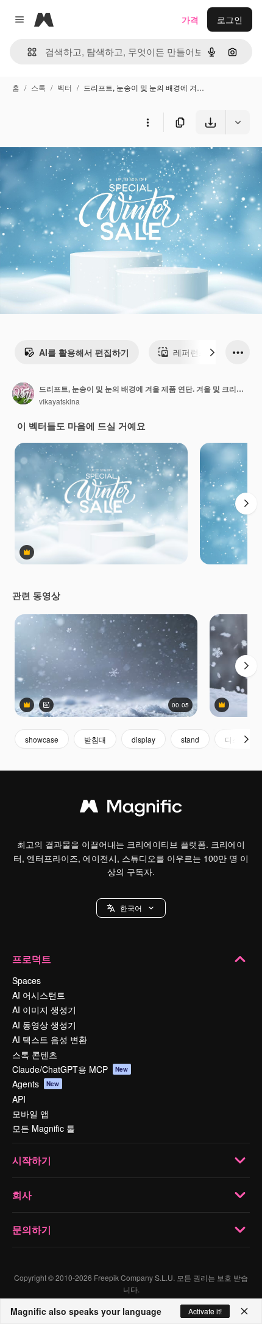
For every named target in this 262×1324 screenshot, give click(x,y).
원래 (70, 162)
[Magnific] (131, 809)
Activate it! (205, 1311)
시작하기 (31, 1160)
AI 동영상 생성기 (44, 1025)
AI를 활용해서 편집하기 (84, 352)
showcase (41, 739)
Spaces (26, 980)
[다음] (212, 352)
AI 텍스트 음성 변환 (49, 1039)
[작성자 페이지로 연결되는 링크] (23, 395)
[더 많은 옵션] (147, 122)
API (19, 1099)
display (143, 739)
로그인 (230, 19)
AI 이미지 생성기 (44, 1009)
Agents (36, 1084)
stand (190, 739)
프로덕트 (31, 959)
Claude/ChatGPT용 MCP (70, 1069)
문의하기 (31, 1229)
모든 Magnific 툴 (43, 1128)
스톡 (38, 87)
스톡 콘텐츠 (34, 1054)
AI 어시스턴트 (38, 995)
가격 (190, 19)
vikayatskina (59, 401)
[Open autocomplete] (27, 52)
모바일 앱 (30, 1113)
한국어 (131, 908)
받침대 (95, 739)
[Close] (244, 1311)
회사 (22, 1195)
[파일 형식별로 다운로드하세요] (237, 122)
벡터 (64, 87)
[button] (131, 908)
